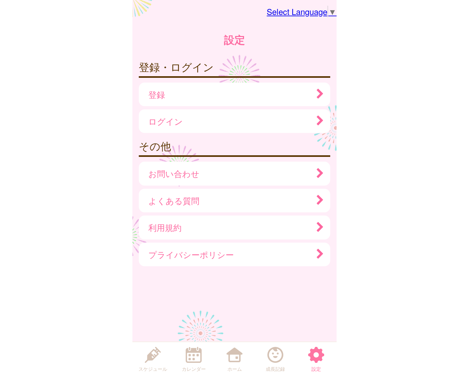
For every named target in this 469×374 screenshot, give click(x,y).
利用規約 (165, 227)
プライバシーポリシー (191, 254)
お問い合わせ (173, 173)
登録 (156, 94)
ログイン (165, 121)
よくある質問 (173, 200)
